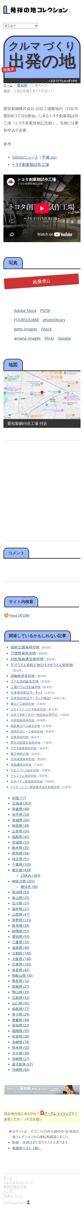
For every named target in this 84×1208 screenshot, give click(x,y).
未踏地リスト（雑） (26, 1148)
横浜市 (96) (29, 886)
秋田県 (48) (20, 825)
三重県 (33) (20, 942)
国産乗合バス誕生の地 (25, 726)
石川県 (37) (20, 903)
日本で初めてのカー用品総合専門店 (34, 715)
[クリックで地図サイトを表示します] (42, 395)
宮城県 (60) (20, 820)
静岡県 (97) (20, 931)
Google (64, 338)
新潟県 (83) (20, 892)
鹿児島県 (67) (22, 1064)
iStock (46, 329)
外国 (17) (19, 798)
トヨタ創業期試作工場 (30, 164)
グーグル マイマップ (58, 1113)
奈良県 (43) (20, 970)
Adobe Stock (25, 310)
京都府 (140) (21, 953)
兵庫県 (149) (21, 964)
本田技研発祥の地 (22, 720)
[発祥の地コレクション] (35, 11)
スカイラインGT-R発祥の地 (28, 709)
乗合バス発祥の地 (22, 704)
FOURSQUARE (26, 319)
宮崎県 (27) (20, 1058)
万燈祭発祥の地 (23, 653)
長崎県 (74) (20, 1042)
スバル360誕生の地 (25, 681)
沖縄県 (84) (20, 1069)
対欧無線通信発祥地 (27, 658)
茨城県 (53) (20, 842)
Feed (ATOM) (19, 615)
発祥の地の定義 (15, 1186)
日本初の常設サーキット (27, 692)
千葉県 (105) (21, 864)
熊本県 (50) (20, 1047)
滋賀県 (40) (20, 947)
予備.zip (49, 157)
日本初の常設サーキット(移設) (31, 698)
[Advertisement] (42, 489)
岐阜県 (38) (20, 925)
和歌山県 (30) (22, 975)
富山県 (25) (20, 897)
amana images (27, 338)
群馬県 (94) (20, 853)
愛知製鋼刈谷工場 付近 (27, 423)
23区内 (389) (30, 875)
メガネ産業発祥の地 (24, 748)
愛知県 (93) (20, 936)
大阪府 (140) (21, 958)
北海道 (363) (21, 803)
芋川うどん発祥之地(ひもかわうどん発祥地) (42, 664)
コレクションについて (18, 1182)
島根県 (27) (20, 986)
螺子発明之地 (20, 754)
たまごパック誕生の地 (25, 770)
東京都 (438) (21, 870)
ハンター (9, 1191)
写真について (12, 1195)
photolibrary (54, 319)
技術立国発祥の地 (25, 647)
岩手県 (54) (20, 814)
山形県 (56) (20, 831)
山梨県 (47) (20, 914)
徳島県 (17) (20, 1008)
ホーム (7, 85)
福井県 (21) (20, 908)
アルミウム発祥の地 (23, 776)
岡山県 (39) (20, 992)
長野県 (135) (21, 920)
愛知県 (22, 85)
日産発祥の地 (19, 737)
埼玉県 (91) (20, 859)
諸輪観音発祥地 (23, 675)
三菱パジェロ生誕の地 (25, 687)
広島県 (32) (20, 997)
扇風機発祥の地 (21, 765)
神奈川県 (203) (23, 881)
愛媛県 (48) (20, 1020)
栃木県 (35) (20, 847)
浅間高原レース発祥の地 (27, 731)
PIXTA (45, 310)
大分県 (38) (20, 1053)
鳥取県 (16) (20, 981)
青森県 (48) (20, 809)
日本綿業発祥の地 (22, 759)
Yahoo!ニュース (25, 157)
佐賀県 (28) (20, 1036)
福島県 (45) (20, 836)
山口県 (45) (20, 1003)
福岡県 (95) (20, 1031)
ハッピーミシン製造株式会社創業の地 (35, 787)
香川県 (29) (20, 1014)
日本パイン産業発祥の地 (27, 781)
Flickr (49, 338)
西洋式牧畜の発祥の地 (25, 742)
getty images (25, 329)
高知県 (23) (20, 1025)
